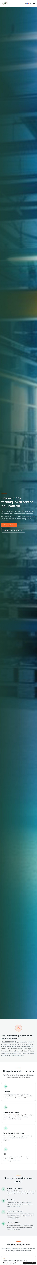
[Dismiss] (35, 1263)
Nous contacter (9, 525)
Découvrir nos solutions (11, 530)
